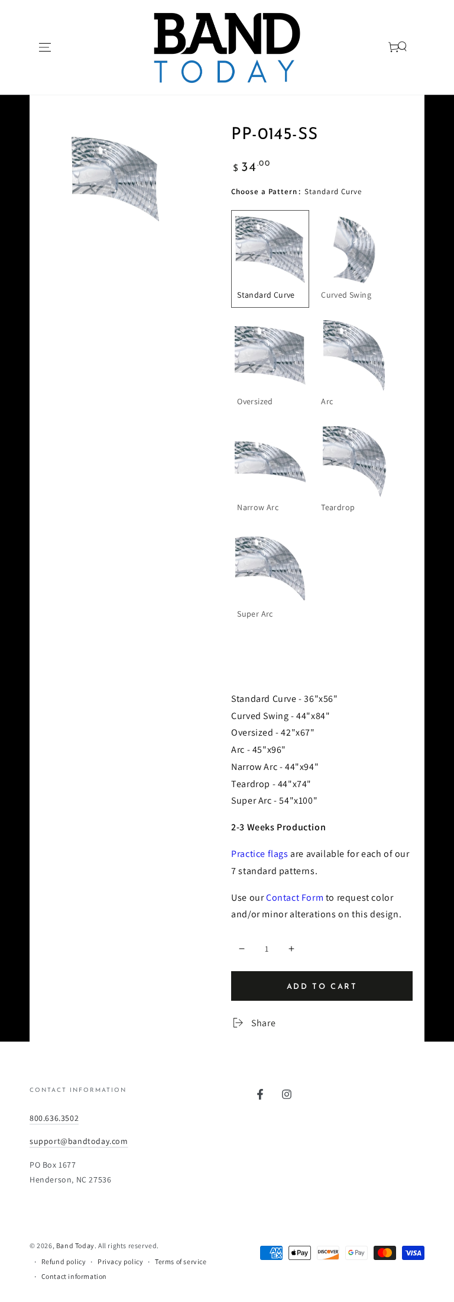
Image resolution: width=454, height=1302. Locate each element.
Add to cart (322, 987)
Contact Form (294, 897)
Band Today (75, 1245)
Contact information (74, 1276)
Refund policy (63, 1261)
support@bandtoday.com (79, 1141)
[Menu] (45, 47)
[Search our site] (387, 47)
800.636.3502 (54, 1118)
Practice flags (259, 853)
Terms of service (181, 1261)
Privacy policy (120, 1261)
